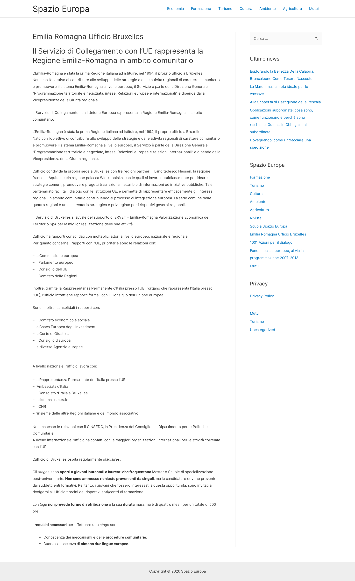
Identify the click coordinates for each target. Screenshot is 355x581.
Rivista (255, 218)
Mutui (314, 8)
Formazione (201, 8)
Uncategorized (262, 329)
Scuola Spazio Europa (268, 226)
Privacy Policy (262, 296)
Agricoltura (292, 8)
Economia (175, 8)
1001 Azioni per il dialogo (271, 242)
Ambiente (267, 8)
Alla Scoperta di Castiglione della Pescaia (285, 102)
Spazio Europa (61, 9)
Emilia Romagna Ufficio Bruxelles (278, 234)
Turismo (225, 8)
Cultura (246, 8)
